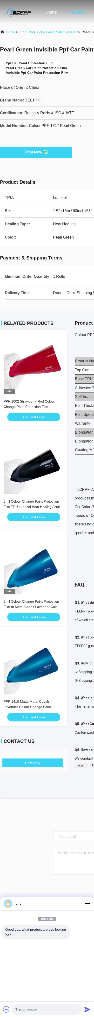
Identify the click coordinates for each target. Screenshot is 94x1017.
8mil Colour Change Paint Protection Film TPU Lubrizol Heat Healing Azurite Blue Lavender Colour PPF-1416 (33, 506)
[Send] (87, 1009)
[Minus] (87, 903)
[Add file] (6, 1009)
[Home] (19, 12)
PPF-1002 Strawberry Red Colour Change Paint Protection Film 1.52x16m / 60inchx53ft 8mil (29, 406)
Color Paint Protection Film (57, 32)
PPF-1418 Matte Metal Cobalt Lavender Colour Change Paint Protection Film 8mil (27, 707)
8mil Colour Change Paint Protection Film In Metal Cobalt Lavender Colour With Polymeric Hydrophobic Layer (32, 607)
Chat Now (33, 152)
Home (51, 12)
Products (76, 12)
